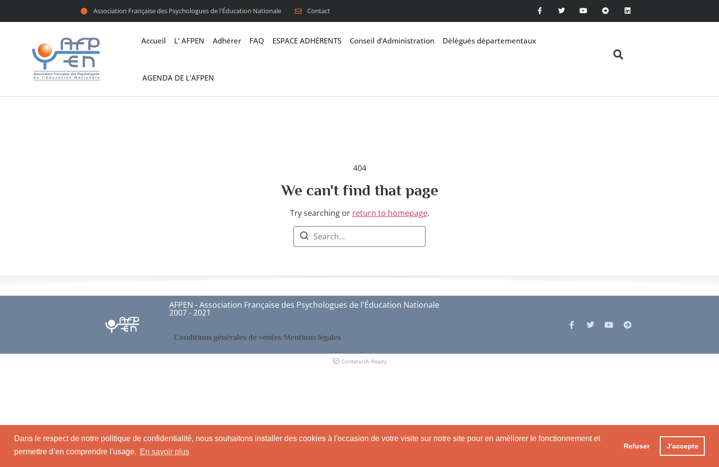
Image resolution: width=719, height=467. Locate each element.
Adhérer (227, 40)
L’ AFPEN (189, 40)
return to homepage (389, 213)
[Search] (304, 237)
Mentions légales (312, 337)
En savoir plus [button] (164, 451)
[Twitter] (562, 11)
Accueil (153, 40)
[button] (618, 54)
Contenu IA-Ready (364, 361)
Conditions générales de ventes (227, 337)
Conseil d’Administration (392, 40)
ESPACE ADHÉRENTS (306, 40)
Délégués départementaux (489, 40)
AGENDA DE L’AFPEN (178, 78)
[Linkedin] (627, 11)
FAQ (256, 40)
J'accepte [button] (682, 446)
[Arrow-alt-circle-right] (605, 11)
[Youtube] (584, 11)
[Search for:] (359, 236)
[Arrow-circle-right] (627, 325)
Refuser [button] (637, 446)
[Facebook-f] (540, 11)
